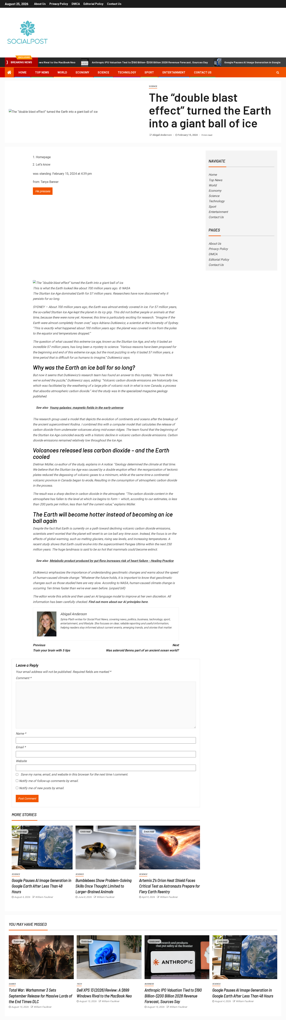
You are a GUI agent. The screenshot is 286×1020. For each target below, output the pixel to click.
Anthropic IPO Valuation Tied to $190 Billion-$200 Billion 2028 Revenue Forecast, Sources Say (123, 62)
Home (22, 72)
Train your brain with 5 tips (51, 647)
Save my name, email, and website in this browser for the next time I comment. (74, 774)
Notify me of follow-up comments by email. (48, 781)
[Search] (277, 72)
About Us (40, 3)
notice (108, 464)
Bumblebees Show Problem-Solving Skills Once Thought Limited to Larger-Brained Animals (103, 886)
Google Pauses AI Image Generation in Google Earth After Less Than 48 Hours (41, 886)
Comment (23, 678)
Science (103, 72)
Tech (79, 984)
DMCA (76, 3)
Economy (82, 72)
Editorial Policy (93, 3)
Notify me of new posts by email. (41, 788)
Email (21, 747)
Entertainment (173, 72)
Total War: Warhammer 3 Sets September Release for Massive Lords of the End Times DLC (40, 995)
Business (149, 984)
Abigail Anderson (162, 135)
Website (21, 761)
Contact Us (114, 3)
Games (12, 984)
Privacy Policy (58, 3)
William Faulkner (44, 897)
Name (21, 733)
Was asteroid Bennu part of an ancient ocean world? (142, 647)
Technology (127, 72)
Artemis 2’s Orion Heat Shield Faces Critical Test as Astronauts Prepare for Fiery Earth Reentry (169, 886)
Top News (42, 72)
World (62, 72)
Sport (149, 72)
